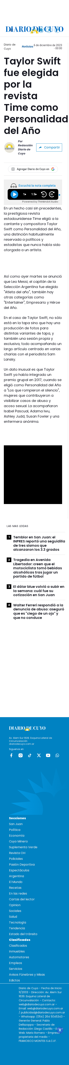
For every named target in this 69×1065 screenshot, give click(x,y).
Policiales (16, 859)
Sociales (15, 911)
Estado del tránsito (23, 934)
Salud (13, 916)
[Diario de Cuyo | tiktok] (57, 29)
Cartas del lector (22, 899)
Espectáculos (19, 870)
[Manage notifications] (60, 1030)
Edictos (14, 980)
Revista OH (17, 853)
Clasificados (18, 945)
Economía (16, 835)
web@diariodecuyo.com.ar (37, 1004)
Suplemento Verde (23, 847)
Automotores (19, 957)
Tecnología (17, 922)
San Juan (16, 824)
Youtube (48, 755)
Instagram (20, 755)
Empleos (15, 963)
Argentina (16, 876)
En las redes (18, 893)
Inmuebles (17, 951)
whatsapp (57, 755)
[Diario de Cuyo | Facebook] (33, 29)
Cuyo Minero (18, 841)
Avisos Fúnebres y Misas (27, 974)
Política (14, 830)
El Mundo (15, 882)
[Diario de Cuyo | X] (49, 29)
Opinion (15, 905)
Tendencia (17, 928)
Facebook (11, 755)
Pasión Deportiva (22, 864)
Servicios (15, 969)
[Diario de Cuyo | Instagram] (41, 29)
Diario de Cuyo (10, 47)
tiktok (29, 755)
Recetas (15, 887)
